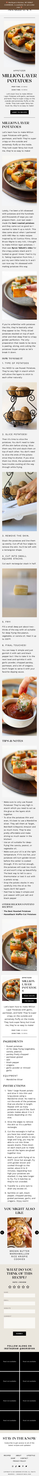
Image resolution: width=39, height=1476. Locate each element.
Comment (7, 1316)
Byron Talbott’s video (22, 248)
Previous (2, 1232)
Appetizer (19, 70)
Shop (13, 1458)
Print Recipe (29, 996)
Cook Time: (16, 90)
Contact (24, 1458)
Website (7, 1308)
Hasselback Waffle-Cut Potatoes (20, 914)
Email (6, 1300)
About (18, 1455)
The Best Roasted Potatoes (17, 911)
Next (37, 1232)
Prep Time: (16, 86)
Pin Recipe (29, 1001)
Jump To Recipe (19, 112)
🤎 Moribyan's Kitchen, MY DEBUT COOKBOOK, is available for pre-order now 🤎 (19, 5)
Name (6, 1292)
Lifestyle (31, 1455)
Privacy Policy (19, 1461)
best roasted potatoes (23, 223)
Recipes (7, 1455)
